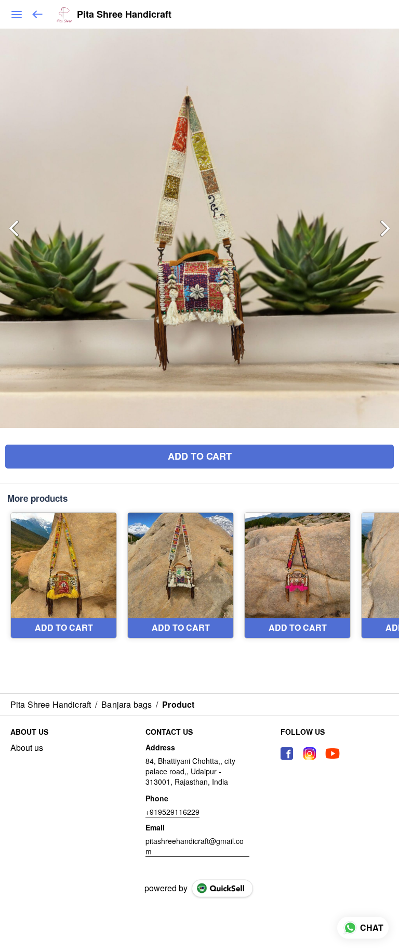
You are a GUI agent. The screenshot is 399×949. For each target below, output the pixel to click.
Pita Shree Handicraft (124, 14)
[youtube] (332, 753)
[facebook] (286, 753)
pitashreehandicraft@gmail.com (194, 846)
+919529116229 (172, 812)
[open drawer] (16, 14)
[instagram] (309, 753)
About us (26, 747)
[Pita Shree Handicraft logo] (64, 14)
